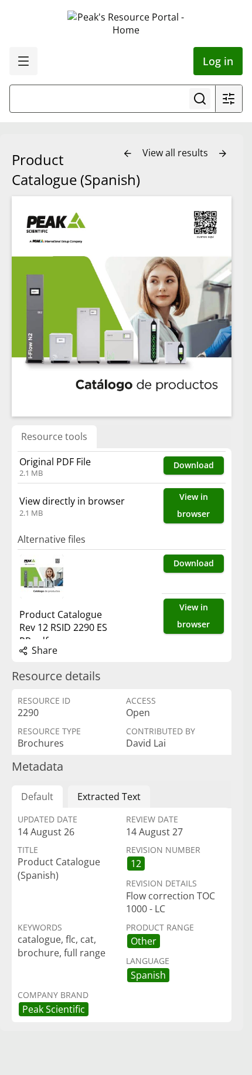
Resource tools (54, 436)
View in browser (193, 505)
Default (37, 796)
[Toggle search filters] (228, 98)
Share (43, 650)
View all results (176, 152)
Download (193, 465)
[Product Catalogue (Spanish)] (121, 306)
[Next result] (222, 154)
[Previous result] (128, 154)
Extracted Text (109, 796)
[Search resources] (199, 98)
